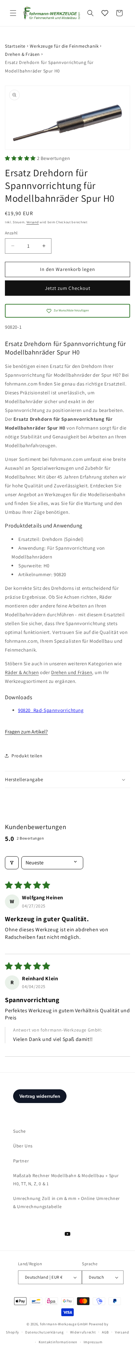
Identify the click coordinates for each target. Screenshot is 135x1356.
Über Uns (23, 1146)
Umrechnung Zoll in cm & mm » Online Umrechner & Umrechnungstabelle (66, 1202)
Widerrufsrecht (83, 1332)
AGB (105, 1332)
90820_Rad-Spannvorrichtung (51, 710)
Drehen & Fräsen (22, 54)
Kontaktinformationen (58, 1342)
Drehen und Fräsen (71, 672)
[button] (13, 13)
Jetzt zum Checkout (67, 288)
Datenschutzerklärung (44, 1332)
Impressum (93, 1342)
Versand (33, 222)
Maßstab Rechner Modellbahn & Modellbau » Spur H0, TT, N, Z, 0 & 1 (66, 1180)
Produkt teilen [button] (26, 756)
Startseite (15, 46)
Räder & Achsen (22, 672)
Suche (19, 1131)
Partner (21, 1161)
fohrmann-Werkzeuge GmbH (64, 1324)
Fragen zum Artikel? (26, 731)
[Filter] (12, 862)
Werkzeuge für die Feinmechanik (64, 46)
